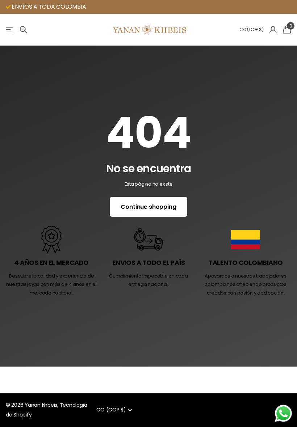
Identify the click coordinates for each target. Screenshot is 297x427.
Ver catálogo (10, 29)
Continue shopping (148, 207)
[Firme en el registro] (273, 30)
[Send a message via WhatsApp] (283, 413)
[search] (23, 30)
